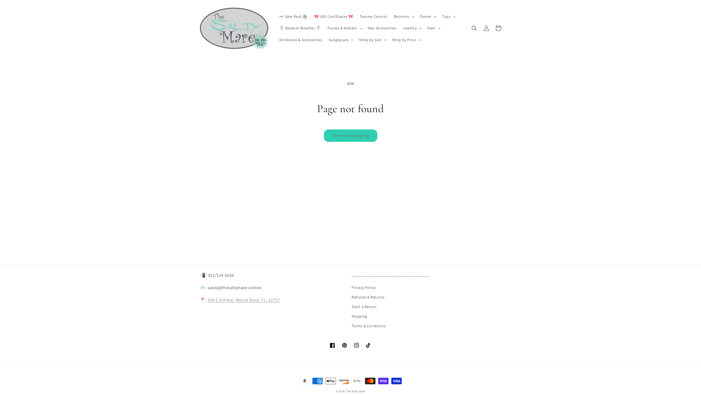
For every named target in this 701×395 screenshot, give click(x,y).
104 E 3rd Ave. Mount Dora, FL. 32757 (244, 300)
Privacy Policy (363, 287)
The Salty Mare (355, 391)
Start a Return (364, 306)
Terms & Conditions (369, 325)
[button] (404, 16)
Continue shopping (350, 135)
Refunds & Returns (368, 297)
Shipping (359, 316)
